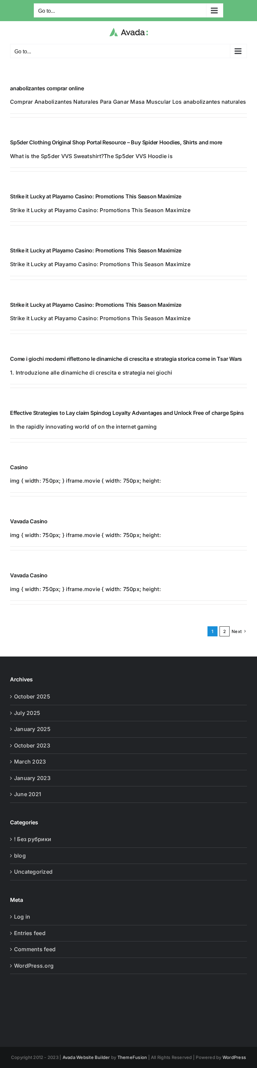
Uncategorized (33, 871)
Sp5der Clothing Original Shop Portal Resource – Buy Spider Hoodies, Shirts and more (116, 142)
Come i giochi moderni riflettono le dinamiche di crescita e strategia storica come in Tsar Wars (126, 358)
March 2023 (30, 761)
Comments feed (35, 949)
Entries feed (30, 933)
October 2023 (32, 745)
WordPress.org (34, 965)
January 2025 (32, 729)
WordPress (234, 1057)
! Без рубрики (32, 839)
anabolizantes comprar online (47, 88)
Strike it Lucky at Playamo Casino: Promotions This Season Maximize (95, 196)
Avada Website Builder (86, 1057)
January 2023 (32, 778)
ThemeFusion (132, 1057)
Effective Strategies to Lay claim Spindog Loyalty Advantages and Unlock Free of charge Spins (127, 412)
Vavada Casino (29, 521)
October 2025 (32, 696)
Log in (22, 916)
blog (20, 855)
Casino (19, 467)
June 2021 (27, 794)
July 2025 (27, 713)
